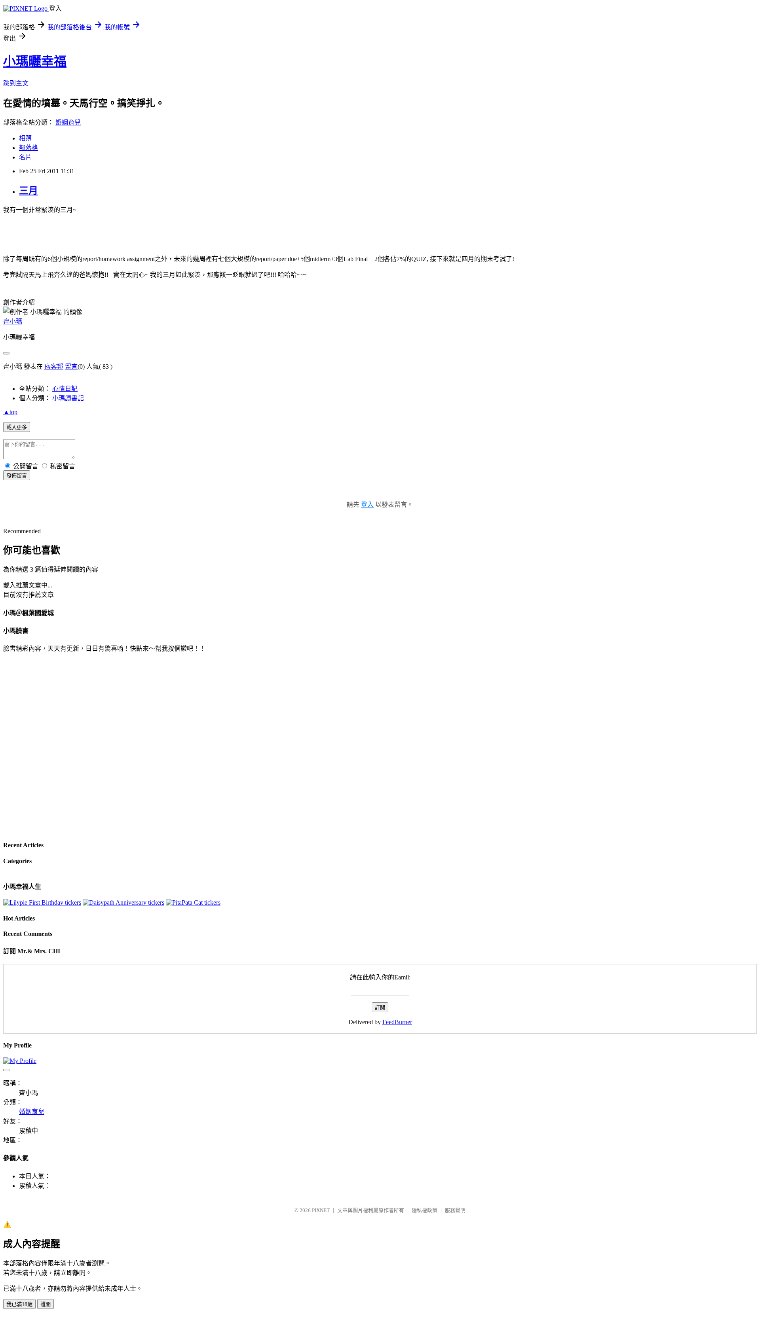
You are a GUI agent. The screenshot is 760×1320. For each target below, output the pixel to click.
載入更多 (16, 427)
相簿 (25, 138)
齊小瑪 (12, 321)
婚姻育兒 (68, 122)
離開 (45, 1304)
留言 (71, 366)
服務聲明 (455, 1210)
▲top (10, 412)
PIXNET (321, 1210)
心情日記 (65, 388)
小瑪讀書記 (68, 398)
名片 (25, 157)
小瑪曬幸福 (34, 61)
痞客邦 (53, 366)
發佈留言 (16, 476)
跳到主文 (15, 83)
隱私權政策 (424, 1210)
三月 (28, 191)
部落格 (28, 147)
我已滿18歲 (19, 1304)
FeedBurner (397, 1022)
